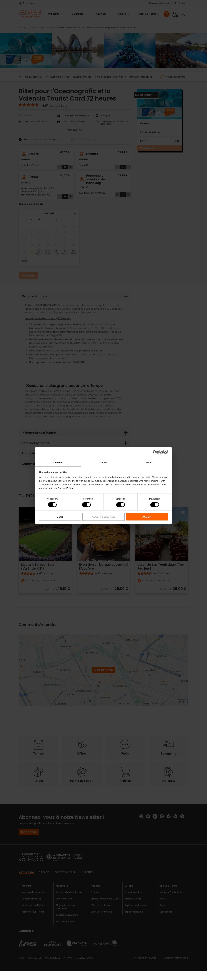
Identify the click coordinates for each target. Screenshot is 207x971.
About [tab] (149, 462)
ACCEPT (147, 516)
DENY (60, 516)
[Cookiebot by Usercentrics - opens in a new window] (155, 452)
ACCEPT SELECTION (103, 516)
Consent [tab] (58, 462)
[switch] (86, 504)
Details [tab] (103, 462)
